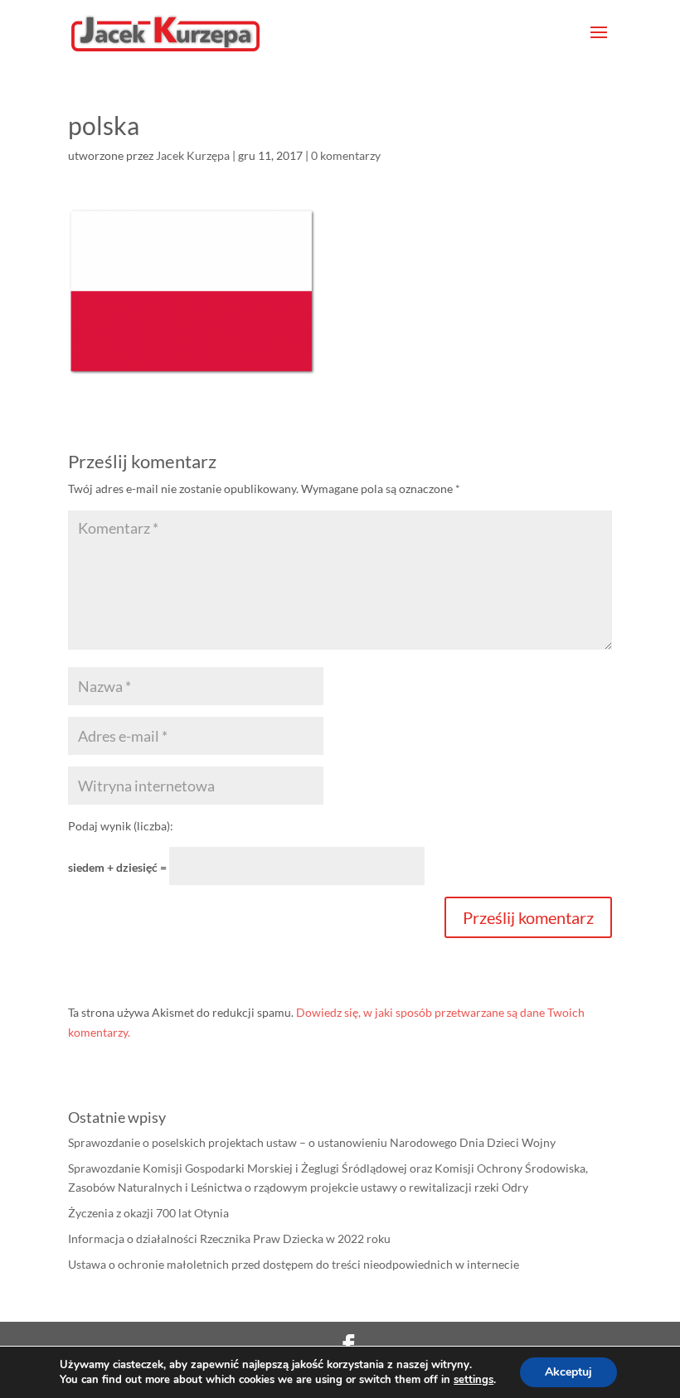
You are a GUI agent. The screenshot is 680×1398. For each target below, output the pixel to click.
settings (473, 1379)
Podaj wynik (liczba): (120, 826)
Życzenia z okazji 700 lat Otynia (148, 1213)
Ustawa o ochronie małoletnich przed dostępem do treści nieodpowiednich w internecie (293, 1264)
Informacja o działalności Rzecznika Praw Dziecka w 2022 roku (229, 1238)
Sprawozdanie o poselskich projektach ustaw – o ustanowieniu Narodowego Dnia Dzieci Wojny (312, 1142)
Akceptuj (568, 1372)
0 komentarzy (346, 155)
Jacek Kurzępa (193, 155)
